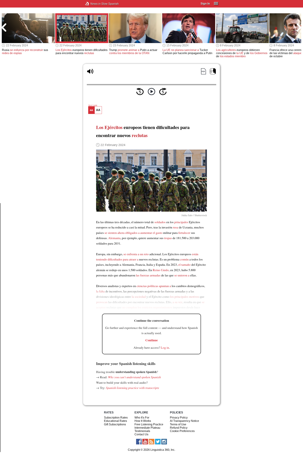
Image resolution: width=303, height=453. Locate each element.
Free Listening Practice (148, 424)
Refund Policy (178, 427)
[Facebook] (139, 441)
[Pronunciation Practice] (213, 71)
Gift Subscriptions (115, 424)
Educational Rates (115, 420)
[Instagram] (164, 441)
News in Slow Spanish (92, 3)
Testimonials (142, 431)
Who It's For (141, 417)
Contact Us (141, 434)
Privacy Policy (179, 417)
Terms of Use (178, 424)
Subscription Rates (116, 417)
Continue (151, 340)
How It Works (142, 420)
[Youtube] (145, 441)
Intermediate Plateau (147, 427)
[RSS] (151, 441)
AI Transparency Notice (184, 420)
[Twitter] (158, 441)
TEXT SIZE (92, 105)
